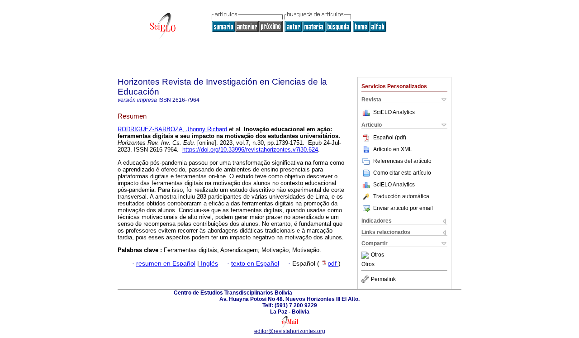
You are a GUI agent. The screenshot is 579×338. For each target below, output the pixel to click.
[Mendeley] (366, 255)
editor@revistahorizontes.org (289, 331)
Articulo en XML (392, 149)
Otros (377, 255)
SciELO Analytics (394, 112)
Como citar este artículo (402, 173)
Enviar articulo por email (403, 208)
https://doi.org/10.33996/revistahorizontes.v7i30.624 (250, 149)
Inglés (208, 263)
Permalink (383, 279)
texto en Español (255, 263)
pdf (332, 263)
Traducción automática (401, 196)
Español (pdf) (389, 137)
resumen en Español (165, 263)
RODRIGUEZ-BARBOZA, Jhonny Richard (172, 129)
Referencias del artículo (402, 161)
